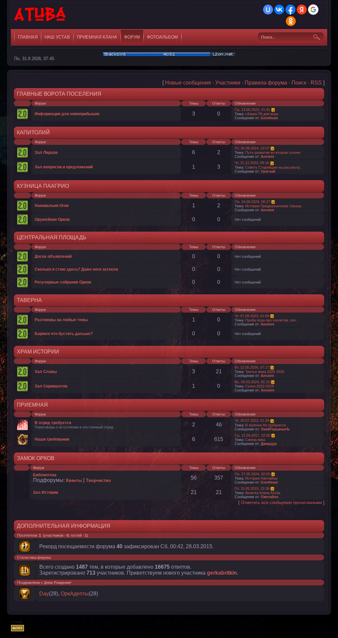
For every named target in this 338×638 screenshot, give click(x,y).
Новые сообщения (188, 82)
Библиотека (44, 475)
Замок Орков (35, 458)
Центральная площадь (51, 237)
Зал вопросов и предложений (64, 167)
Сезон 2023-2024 (259, 386)
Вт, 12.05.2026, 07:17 (252, 367)
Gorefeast (269, 118)
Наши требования (52, 439)
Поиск (298, 82)
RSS (316, 82)
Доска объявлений (53, 256)
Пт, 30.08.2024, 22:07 (252, 148)
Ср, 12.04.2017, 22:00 (252, 435)
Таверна (29, 300)
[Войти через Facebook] (290, 10)
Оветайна (269, 497)
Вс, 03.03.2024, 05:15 (252, 382)
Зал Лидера (46, 152)
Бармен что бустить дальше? (64, 333)
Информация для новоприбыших (67, 114)
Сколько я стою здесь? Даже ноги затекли (76, 269)
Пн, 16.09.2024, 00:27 (252, 202)
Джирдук (269, 444)
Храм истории (38, 351)
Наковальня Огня (52, 205)
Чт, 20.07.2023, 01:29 (252, 420)
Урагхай (268, 171)
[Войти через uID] (268, 10)
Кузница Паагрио (43, 186)
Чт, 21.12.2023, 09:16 (252, 163)
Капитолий (33, 132)
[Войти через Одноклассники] (291, 21)
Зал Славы (46, 371)
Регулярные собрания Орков (63, 282)
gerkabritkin (222, 573)
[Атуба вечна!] (40, 16)
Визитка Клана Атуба (262, 493)
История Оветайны (261, 478)
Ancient (267, 156)
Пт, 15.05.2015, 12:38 (252, 488)
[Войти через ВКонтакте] (279, 10)
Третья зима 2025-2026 (264, 372)
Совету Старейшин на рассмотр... (274, 167)
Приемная (32, 405)
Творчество (98, 480)
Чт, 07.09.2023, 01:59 (252, 316)
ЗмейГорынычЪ (275, 429)
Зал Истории (45, 492)
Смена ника (255, 440)
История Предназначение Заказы (273, 206)
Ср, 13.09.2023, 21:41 (252, 110)
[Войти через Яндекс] (302, 10)
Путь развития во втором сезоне (272, 152)
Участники (227, 82)
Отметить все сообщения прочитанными (281, 502)
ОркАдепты (75, 593)
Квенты (74, 480)
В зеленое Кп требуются (265, 425)
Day (44, 593)
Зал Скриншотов (51, 386)
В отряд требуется (53, 422)
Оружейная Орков (52, 219)
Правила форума (266, 82)
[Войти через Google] (313, 9)
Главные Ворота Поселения (59, 94)
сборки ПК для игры (261, 114)
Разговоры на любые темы (61, 320)
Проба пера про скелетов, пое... (272, 320)
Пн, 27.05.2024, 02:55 (252, 474)
